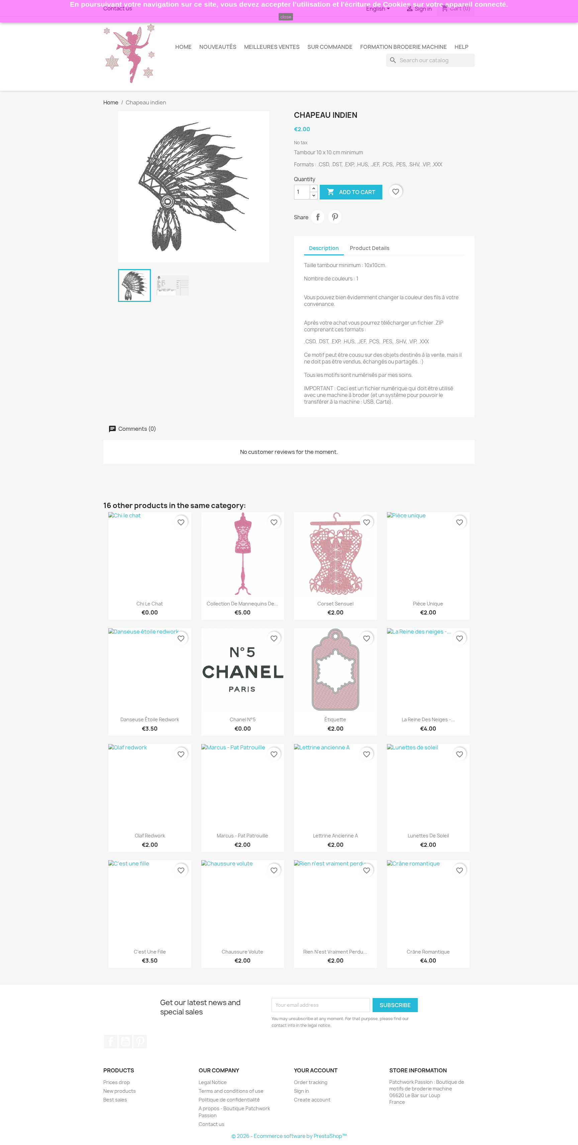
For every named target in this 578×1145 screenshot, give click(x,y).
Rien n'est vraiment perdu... (335, 952)
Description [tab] (324, 248)
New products (119, 1091)
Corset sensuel (335, 603)
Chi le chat (149, 603)
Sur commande (330, 47)
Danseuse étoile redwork (149, 719)
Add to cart (351, 192)
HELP (461, 47)
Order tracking (310, 1082)
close (285, 16)
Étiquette (335, 719)
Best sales (115, 1099)
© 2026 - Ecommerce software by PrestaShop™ (289, 1136)
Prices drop (116, 1082)
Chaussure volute (242, 952)
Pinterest (335, 217)
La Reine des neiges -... (428, 719)
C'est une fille (150, 952)
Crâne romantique (428, 952)
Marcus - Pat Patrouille (242, 835)
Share (317, 217)
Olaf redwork (150, 835)
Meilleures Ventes (272, 47)
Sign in (301, 1091)
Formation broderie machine (403, 47)
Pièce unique (428, 603)
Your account (316, 1070)
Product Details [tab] (369, 248)
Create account (312, 1099)
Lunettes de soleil (428, 835)
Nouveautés (217, 47)
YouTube (125, 1041)
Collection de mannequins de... (242, 603)
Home (183, 47)
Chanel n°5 (243, 719)
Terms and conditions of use (231, 1091)
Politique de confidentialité (229, 1099)
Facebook (110, 1041)
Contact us (211, 1124)
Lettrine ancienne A (335, 835)
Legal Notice (213, 1082)
